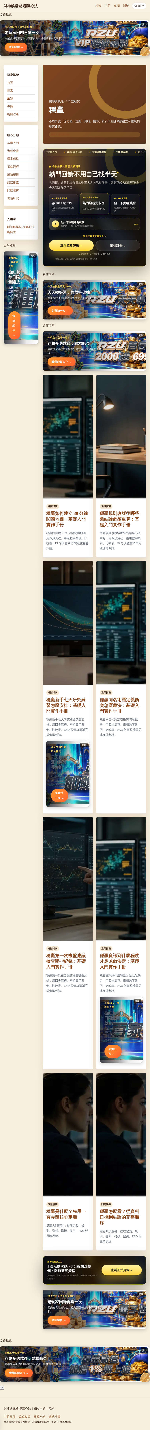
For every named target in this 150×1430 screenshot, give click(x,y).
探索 (98, 5)
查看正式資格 (122, 1270)
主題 (107, 5)
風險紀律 (13, 174)
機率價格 (13, 158)
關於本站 (39, 1416)
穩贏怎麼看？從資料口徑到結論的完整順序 (119, 1217)
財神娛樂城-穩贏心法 (21, 6)
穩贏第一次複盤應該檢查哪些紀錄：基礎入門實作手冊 (66, 961)
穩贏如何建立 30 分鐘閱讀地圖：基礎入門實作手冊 (67, 519)
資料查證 (13, 150)
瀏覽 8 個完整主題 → (62, 134)
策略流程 (13, 166)
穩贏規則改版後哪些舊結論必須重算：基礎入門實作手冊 (119, 519)
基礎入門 (13, 143)
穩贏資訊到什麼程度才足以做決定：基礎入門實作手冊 (119, 961)
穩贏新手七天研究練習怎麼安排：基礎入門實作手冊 (66, 705)
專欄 (117, 5)
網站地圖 (54, 1416)
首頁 (10, 82)
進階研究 (13, 198)
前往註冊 (118, 245)
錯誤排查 (13, 182)
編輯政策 (13, 114)
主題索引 (9, 1416)
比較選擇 (13, 190)
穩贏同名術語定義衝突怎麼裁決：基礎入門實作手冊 (119, 705)
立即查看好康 (71, 245)
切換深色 (139, 5)
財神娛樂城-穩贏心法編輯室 (20, 229)
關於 (126, 5)
